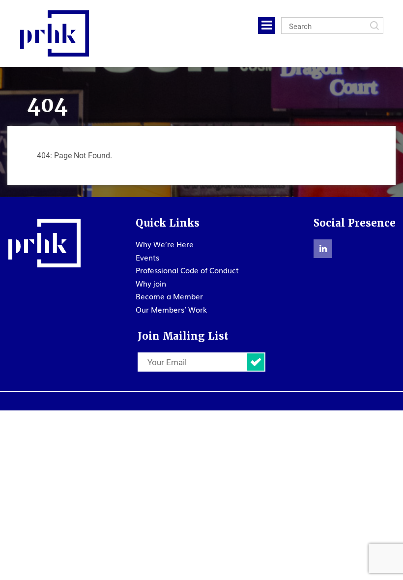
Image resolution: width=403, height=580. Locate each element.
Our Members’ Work (171, 309)
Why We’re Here (165, 243)
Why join (151, 283)
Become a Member (169, 295)
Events (147, 257)
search (374, 25)
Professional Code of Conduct (187, 269)
